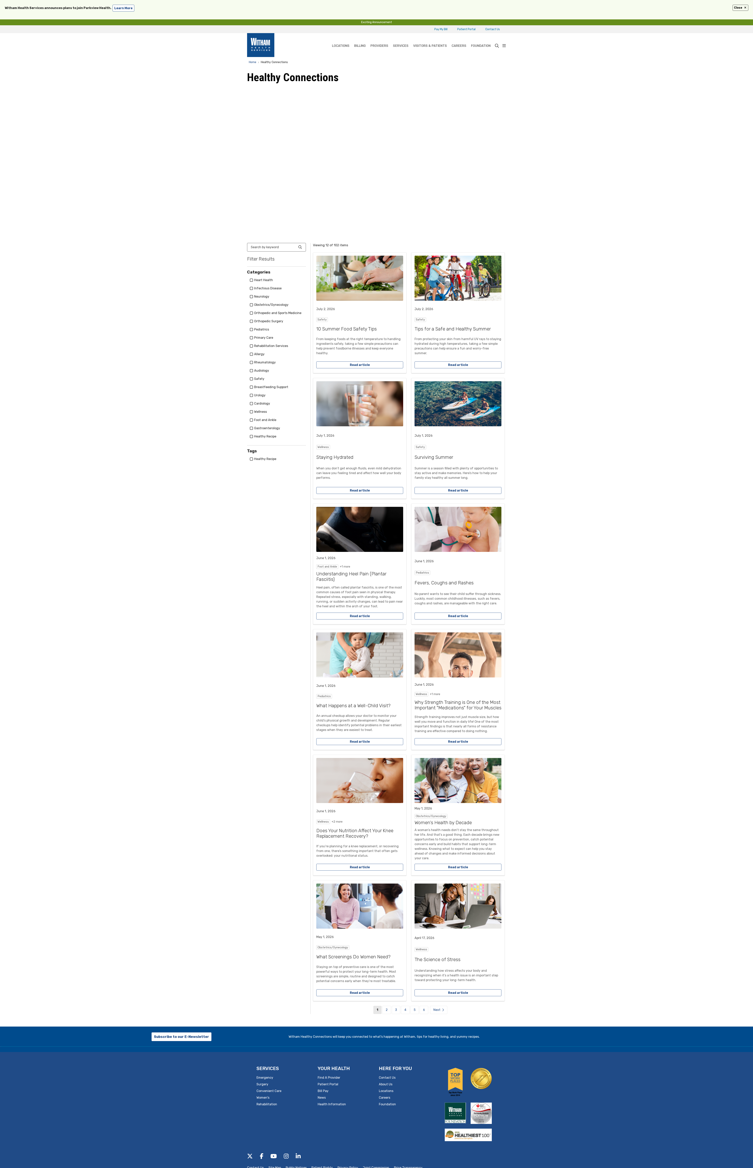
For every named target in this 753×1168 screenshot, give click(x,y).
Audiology (261, 370)
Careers (459, 46)
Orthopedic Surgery (268, 321)
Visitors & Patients (430, 46)
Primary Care (263, 338)
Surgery (262, 1084)
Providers (379, 46)
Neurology (261, 296)
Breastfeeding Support (271, 387)
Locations (340, 46)
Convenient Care (268, 1091)
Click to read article (359, 313)
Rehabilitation (266, 1104)
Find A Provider (329, 1077)
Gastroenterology (267, 428)
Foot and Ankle (265, 420)
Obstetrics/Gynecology (271, 305)
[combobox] (276, 247)
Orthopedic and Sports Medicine (277, 313)
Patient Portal (466, 29)
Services (400, 46)
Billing (360, 46)
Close (738, 7)
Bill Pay (323, 1091)
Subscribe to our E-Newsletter (181, 1037)
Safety (259, 379)
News (322, 1097)
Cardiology (262, 403)
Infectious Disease (268, 288)
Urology (260, 395)
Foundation (481, 46)
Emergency (264, 1077)
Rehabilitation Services (271, 346)
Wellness (260, 412)
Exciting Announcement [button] (376, 22)
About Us (385, 1084)
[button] (504, 46)
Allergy (259, 354)
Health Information (332, 1104)
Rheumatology (265, 362)
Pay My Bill (440, 29)
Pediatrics (261, 329)
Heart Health (263, 280)
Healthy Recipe (265, 436)
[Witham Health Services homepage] (260, 45)
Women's (262, 1097)
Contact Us (492, 29)
